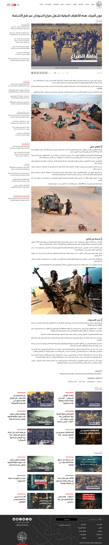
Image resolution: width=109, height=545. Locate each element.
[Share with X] (43, 73)
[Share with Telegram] (38, 73)
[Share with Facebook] (46, 73)
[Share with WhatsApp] (41, 73)
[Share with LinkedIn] (35, 73)
